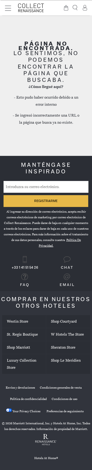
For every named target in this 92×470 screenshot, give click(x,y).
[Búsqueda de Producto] (75, 8)
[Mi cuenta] (85, 8)
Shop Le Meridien (66, 360)
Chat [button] (67, 268)
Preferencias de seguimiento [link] (65, 411)
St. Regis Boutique (22, 334)
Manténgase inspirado (46, 169)
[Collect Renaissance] (31, 7)
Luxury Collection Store (21, 364)
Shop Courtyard (64, 321)
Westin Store (17, 321)
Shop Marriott (18, 347)
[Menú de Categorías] (8, 7)
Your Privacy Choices (26, 411)
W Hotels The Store (67, 334)
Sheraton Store (63, 347)
